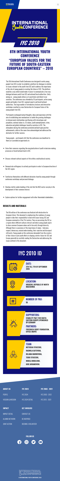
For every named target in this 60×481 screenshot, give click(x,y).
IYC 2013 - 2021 (46, 399)
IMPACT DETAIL (8, 414)
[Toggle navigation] (58, 4)
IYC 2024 (25, 394)
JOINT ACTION (7, 424)
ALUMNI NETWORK (9, 419)
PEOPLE (5, 394)
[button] (10, 4)
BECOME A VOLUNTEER (29, 424)
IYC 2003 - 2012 (46, 394)
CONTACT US (26, 414)
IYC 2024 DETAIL (27, 399)
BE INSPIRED (26, 419)
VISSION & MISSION (9, 399)
